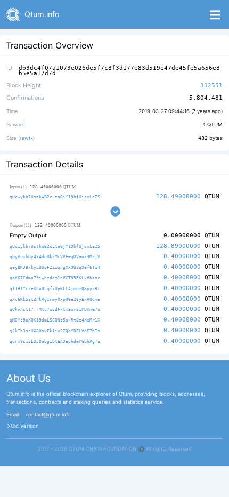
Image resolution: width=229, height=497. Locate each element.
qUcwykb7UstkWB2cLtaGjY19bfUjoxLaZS (55, 196)
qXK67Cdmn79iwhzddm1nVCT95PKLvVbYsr (55, 277)
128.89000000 (178, 246)
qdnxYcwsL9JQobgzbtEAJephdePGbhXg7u (55, 341)
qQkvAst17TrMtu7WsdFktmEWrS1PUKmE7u (55, 309)
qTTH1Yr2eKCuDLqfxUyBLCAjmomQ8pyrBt (55, 288)
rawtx (26, 138)
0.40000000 (182, 256)
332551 (211, 85)
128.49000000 (178, 196)
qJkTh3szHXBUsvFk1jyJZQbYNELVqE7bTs (55, 330)
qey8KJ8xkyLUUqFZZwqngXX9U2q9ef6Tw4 (55, 267)
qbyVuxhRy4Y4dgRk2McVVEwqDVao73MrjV (55, 256)
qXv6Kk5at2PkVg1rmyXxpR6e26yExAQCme (55, 299)
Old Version (25, 426)
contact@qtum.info (48, 415)
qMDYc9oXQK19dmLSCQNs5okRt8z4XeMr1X (55, 320)
